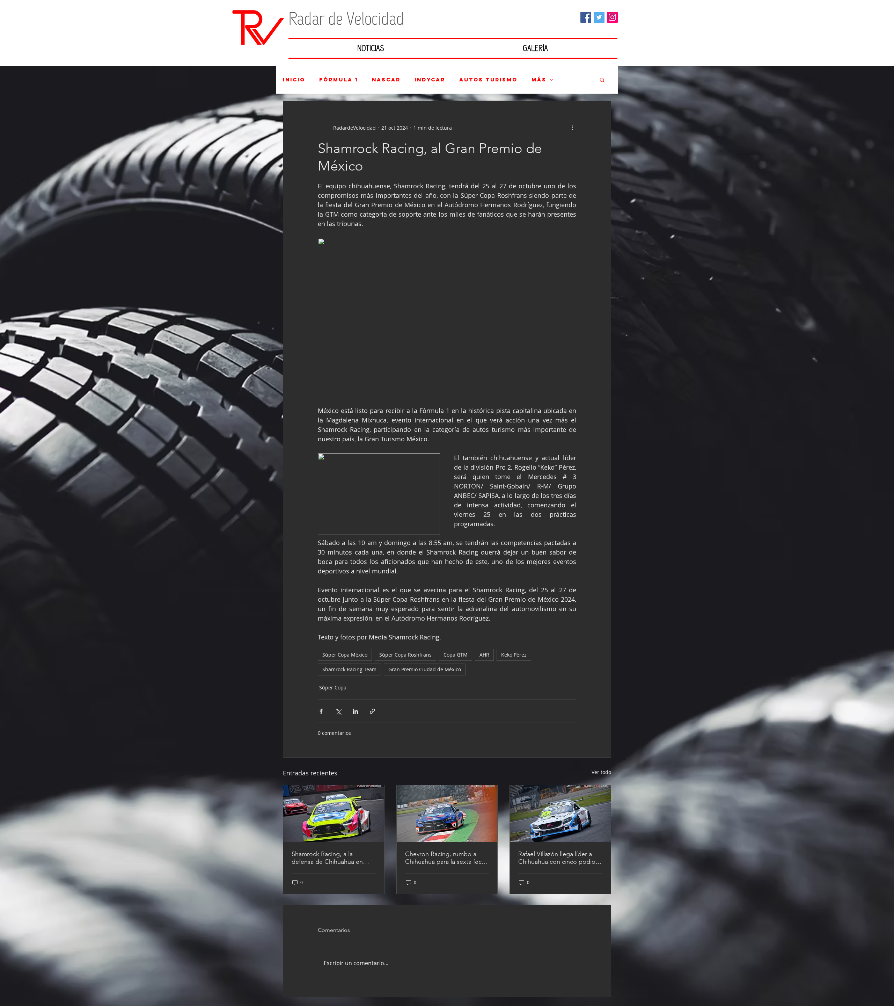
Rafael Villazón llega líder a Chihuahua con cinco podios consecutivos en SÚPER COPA (558, 858)
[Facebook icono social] (585, 17)
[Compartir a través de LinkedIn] (355, 711)
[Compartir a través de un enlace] (372, 711)
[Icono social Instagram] (612, 17)
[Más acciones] (572, 127)
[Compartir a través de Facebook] (321, 711)
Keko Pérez (514, 654)
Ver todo (601, 772)
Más (539, 79)
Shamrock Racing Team (349, 669)
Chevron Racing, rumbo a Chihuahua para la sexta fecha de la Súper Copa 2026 (446, 858)
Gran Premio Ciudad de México (424, 669)
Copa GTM (456, 654)
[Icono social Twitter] (599, 17)
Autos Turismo (488, 79)
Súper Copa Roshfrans (405, 654)
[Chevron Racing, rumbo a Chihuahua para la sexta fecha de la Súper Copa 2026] (447, 813)
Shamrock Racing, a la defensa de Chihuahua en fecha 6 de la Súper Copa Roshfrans (327, 858)
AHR (484, 654)
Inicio (294, 79)
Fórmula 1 (338, 79)
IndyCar (430, 79)
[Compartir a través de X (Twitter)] (338, 711)
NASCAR (386, 79)
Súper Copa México (344, 654)
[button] (602, 79)
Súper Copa (332, 687)
